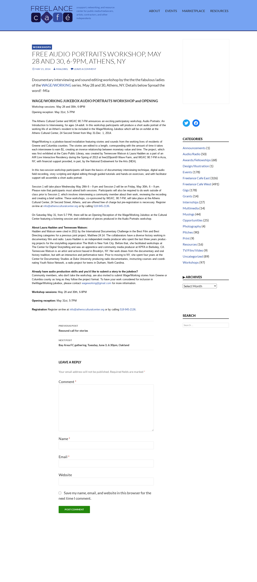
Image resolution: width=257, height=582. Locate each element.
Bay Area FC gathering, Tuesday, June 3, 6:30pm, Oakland (94, 343)
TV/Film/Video (193, 250)
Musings (189, 214)
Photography (192, 226)
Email (64, 457)
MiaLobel (62, 68)
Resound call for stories (73, 328)
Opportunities (193, 220)
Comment (67, 381)
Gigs (186, 190)
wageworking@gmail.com (96, 283)
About (154, 11)
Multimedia (191, 208)
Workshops (42, 47)
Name (64, 438)
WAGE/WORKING (56, 85)
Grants (187, 196)
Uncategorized (193, 256)
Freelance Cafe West (197, 184)
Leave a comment (85, 68)
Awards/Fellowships (197, 160)
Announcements (194, 148)
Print (186, 238)
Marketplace (193, 11)
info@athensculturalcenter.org (60, 206)
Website (65, 475)
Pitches (188, 232)
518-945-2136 (101, 206)
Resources (219, 11)
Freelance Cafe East (196, 178)
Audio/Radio (191, 154)
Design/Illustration (196, 166)
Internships (191, 202)
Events (171, 11)
